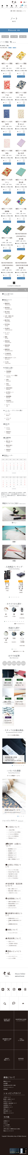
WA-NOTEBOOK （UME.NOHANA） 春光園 (8, 265)
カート (7, 7)
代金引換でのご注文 (12, 874)
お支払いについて (8, 1101)
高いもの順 (14, 36)
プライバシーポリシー (9, 1087)
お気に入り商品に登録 (8, 70)
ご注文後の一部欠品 (12, 943)
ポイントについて (12, 907)
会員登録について (8, 1105)
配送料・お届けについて (9, 1099)
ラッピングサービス (12, 932)
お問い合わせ (7, 1128)
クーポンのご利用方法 (13, 834)
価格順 (14, 47)
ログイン (16, 7)
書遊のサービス (7, 1081)
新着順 (9, 47)
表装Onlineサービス (10, 358)
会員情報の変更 (11, 905)
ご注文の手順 (11, 830)
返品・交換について (12, 888)
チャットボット (7, 1126)
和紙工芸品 (19, 11)
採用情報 (6, 1089)
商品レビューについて (9, 1113)
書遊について (9, 1077)
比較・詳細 (22, 36)
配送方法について (12, 855)
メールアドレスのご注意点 (14, 832)
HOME (13, 11)
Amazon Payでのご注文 (13, 871)
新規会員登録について (13, 903)
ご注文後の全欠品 (12, 945)
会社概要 (6, 1083)
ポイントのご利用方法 (13, 836)
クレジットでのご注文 (13, 869)
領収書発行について (8, 1107)
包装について (7, 1109)
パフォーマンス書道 (11, 376)
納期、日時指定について (13, 859)
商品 (2, 7)
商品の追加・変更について (14, 890)
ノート (24, 11)
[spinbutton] (7, 73)
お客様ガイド (7, 1121)
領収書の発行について (13, 918)
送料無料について (12, 853)
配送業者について (12, 848)
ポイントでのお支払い (13, 878)
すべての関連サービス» (13, 776)
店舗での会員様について (13, 901)
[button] (10, 73)
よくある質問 (7, 1124)
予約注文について (12, 838)
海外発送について (12, 857)
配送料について (11, 851)
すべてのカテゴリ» (20, 623)
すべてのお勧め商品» (13, 735)
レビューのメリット (12, 956)
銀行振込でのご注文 (12, 876)
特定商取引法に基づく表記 (10, 1085)
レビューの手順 (11, 958)
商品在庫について (8, 1111)
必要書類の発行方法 (12, 924)
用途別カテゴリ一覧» (19, 651)
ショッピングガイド (12, 1093)
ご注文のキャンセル (12, 892)
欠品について (11, 941)
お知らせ (21, 6)
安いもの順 (5, 36)
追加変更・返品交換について (10, 1103)
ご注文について (7, 1097)
